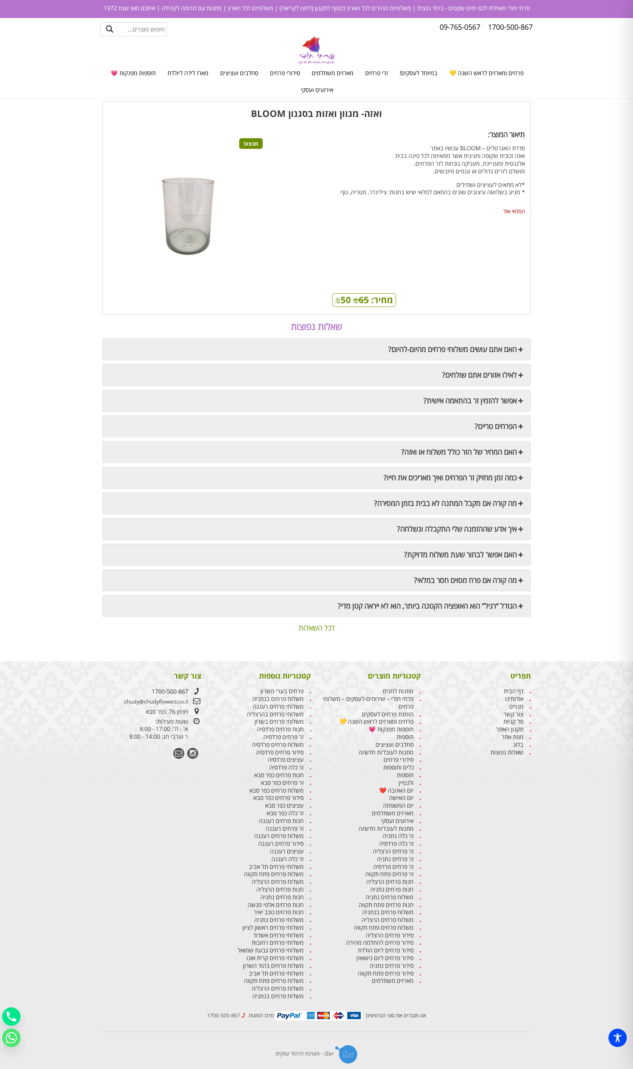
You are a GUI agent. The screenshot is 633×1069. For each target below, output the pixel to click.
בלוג (518, 745)
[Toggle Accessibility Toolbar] (618, 1038)
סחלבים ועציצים (239, 73)
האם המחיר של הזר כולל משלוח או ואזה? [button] (459, 452)
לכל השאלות (317, 628)
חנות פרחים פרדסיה (280, 729)
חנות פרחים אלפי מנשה (276, 905)
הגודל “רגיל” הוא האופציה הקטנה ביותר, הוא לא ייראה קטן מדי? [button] (427, 606)
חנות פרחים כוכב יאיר (279, 912)
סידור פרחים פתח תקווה (386, 973)
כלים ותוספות (398, 767)
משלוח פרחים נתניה (390, 897)
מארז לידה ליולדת (187, 73)
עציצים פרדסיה (286, 760)
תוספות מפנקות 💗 (133, 73)
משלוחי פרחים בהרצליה (275, 714)
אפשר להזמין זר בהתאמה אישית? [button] (470, 400)
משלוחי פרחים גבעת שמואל (271, 950)
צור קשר (513, 714)
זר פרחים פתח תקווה (389, 874)
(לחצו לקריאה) (296, 8)
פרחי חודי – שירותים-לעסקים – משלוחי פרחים (368, 702)
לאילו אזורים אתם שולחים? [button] (479, 375)
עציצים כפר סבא (284, 805)
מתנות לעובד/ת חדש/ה (386, 752)
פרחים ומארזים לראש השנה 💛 (486, 73)
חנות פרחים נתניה (392, 889)
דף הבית (513, 691)
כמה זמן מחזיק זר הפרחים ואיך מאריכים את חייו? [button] (450, 477)
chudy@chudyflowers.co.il (156, 701)
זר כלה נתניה (398, 836)
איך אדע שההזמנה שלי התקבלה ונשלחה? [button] (457, 529)
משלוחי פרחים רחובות (278, 943)
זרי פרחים (376, 73)
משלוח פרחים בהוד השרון (273, 966)
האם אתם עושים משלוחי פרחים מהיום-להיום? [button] (452, 349)
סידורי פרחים (285, 73)
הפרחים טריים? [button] (496, 426)
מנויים (516, 706)
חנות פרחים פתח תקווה (386, 905)
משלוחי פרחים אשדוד (278, 935)
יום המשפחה (398, 805)
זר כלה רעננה (287, 859)
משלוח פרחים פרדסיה (278, 745)
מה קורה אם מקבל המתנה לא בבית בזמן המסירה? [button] (445, 503)
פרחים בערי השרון (282, 691)
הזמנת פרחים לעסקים (388, 714)
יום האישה (401, 798)
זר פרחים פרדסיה (393, 867)
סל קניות (513, 721)
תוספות (405, 737)
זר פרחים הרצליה (393, 851)
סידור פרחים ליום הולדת (386, 950)
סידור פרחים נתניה (392, 966)
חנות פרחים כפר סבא (279, 775)
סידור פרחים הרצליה (390, 935)
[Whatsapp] (11, 1038)
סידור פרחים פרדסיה (280, 752)
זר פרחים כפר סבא (282, 783)
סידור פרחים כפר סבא (278, 798)
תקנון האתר (509, 729)
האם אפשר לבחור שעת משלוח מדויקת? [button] (460, 554)
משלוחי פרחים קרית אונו (275, 958)
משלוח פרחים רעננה (279, 836)
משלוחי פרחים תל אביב (276, 867)
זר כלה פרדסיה (396, 844)
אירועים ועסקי (317, 90)
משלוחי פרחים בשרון (279, 721)
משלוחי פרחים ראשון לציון (273, 928)
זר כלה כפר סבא (285, 813)
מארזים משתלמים (332, 73)
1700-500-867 (170, 691)
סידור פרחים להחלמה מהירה (380, 943)
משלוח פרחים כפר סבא (276, 790)
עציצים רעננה (287, 851)
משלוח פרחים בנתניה (388, 912)
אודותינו (514, 699)
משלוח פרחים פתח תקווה (384, 928)
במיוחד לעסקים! (418, 73)
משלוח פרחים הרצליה (388, 920)
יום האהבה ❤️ (396, 790)
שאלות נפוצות (507, 752)
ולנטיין (406, 783)
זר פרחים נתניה (395, 859)
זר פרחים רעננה (285, 829)
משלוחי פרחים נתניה (279, 920)
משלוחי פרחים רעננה (278, 706)
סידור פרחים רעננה (281, 844)
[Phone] (11, 1016)
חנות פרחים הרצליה (390, 882)
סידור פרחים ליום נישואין (385, 958)
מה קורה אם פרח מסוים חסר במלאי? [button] (465, 580)
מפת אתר (512, 737)
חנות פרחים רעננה (281, 821)
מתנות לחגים (398, 691)
